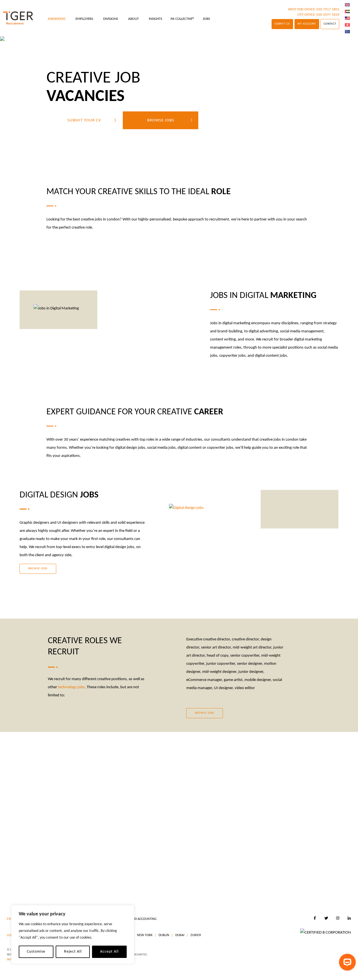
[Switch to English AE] (347, 12)
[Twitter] (326, 919)
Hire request (213, 869)
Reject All (73, 952)
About (133, 19)
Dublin (163, 935)
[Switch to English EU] (347, 32)
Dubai (179, 935)
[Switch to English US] (347, 18)
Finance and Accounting (137, 919)
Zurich (195, 935)
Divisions (110, 19)
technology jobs (71, 687)
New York (144, 935)
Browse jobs (160, 120)
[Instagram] (338, 919)
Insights (155, 19)
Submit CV (282, 23)
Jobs (206, 19)
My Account (307, 23)
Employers (84, 19)
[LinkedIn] (349, 919)
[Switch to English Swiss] (347, 25)
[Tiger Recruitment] (18, 18)
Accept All (109, 952)
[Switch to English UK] (347, 5)
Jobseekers (56, 19)
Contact (330, 23)
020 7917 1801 (328, 9)
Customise (36, 952)
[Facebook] (315, 919)
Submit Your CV (84, 120)
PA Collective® (182, 19)
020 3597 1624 (328, 15)
